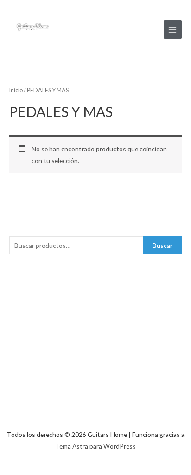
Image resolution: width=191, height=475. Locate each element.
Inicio (16, 90)
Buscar (162, 245)
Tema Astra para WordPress (95, 446)
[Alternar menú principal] (173, 29)
